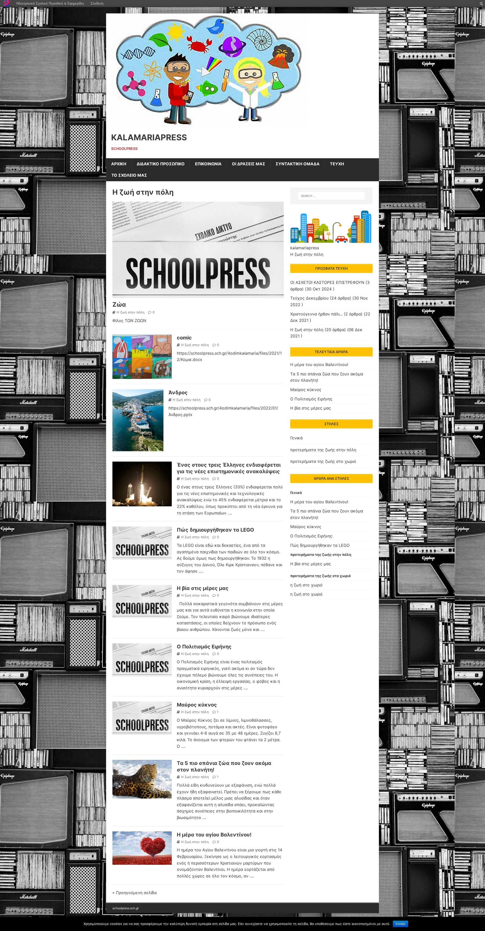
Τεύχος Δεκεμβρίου (309, 298)
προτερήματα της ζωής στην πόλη (323, 449)
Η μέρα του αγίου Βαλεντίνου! (214, 835)
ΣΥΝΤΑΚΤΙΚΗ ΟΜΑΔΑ (298, 163)
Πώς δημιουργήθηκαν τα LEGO (215, 530)
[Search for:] (331, 196)
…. (230, 512)
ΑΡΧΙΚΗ (118, 163)
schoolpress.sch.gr (125, 908)
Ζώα (119, 304)
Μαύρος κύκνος (197, 705)
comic (184, 338)
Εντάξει (400, 924)
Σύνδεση (97, 3)
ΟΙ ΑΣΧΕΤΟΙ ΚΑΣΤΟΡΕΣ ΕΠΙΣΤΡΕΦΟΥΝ (327, 282)
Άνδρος (178, 393)
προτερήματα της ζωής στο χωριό (323, 461)
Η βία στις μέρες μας (203, 588)
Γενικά (296, 437)
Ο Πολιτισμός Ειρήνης (204, 647)
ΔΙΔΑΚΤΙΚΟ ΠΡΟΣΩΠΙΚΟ (161, 163)
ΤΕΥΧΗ (337, 163)
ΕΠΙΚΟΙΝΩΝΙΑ (208, 163)
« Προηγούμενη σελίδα (134, 892)
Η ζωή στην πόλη (143, 192)
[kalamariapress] (207, 123)
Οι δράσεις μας (248, 163)
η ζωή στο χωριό (306, 584)
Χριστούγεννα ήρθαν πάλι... (316, 313)
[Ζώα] (198, 294)
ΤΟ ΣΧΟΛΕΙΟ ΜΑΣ (129, 175)
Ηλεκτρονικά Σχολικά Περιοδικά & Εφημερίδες (50, 3)
